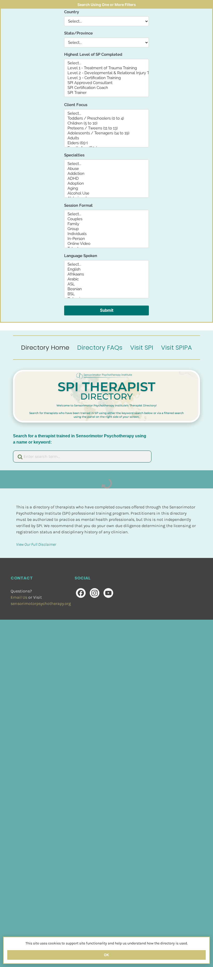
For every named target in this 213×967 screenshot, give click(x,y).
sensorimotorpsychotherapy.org (41, 603)
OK (106, 954)
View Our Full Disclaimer (36, 544)
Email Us (19, 597)
